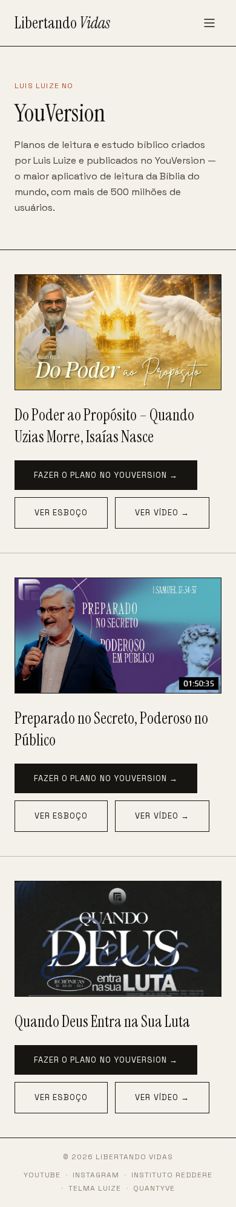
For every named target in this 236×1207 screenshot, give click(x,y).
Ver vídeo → (162, 512)
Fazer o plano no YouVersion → (106, 475)
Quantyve (154, 1188)
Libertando (62, 23)
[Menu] (209, 23)
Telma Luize (94, 1188)
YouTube (42, 1175)
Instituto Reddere (171, 1175)
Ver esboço (61, 512)
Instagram (96, 1175)
